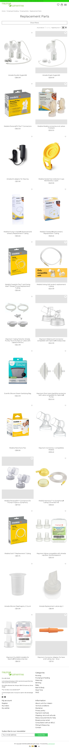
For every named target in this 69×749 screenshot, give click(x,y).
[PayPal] (33, 746)
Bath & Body (39, 687)
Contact (38, 727)
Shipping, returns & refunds (45, 715)
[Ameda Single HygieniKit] (51, 52)
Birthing (38, 683)
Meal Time (39, 690)
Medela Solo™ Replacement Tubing (18, 553)
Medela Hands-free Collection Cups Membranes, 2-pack (51, 180)
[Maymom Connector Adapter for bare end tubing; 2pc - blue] (51, 634)
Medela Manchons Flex (17, 448)
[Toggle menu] (65, 5)
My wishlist (5, 708)
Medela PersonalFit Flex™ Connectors (17, 126)
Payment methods (42, 713)
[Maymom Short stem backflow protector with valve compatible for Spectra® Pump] (51, 370)
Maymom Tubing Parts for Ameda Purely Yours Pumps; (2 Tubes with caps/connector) (17, 340)
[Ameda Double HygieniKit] (18, 52)
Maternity (38, 680)
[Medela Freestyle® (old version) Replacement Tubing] (51, 209)
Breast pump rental (42, 720)
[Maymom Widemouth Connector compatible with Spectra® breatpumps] (51, 316)
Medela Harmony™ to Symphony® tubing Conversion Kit (51, 501)
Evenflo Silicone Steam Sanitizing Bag (17, 393)
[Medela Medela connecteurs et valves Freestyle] (51, 103)
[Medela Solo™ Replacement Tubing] (18, 530)
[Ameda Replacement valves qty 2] (51, 583)
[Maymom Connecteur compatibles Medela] (51, 425)
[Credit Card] (30, 746)
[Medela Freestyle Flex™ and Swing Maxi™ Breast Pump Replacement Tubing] (18, 261)
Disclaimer (39, 708)
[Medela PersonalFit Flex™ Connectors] (18, 103)
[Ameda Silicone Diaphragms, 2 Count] (18, 583)
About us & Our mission (43, 703)
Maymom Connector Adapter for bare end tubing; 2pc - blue (51, 658)
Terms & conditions (42, 706)
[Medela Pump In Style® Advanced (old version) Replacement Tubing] (18, 209)
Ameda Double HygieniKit (17, 75)
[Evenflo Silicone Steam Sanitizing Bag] (18, 370)
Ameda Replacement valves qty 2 (51, 606)
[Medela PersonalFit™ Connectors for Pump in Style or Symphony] (18, 478)
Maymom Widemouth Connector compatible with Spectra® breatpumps (51, 340)
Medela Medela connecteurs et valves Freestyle (51, 127)
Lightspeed (51, 743)
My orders (5, 706)
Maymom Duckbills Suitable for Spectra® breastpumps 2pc (17, 658)
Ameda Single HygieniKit (51, 75)
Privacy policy (40, 710)
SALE (37, 692)
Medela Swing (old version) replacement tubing (51, 285)
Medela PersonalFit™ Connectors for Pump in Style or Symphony (17, 501)
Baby (37, 685)
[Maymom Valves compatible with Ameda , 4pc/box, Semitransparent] (51, 530)
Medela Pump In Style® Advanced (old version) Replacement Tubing (18, 232)
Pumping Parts (24, 11)
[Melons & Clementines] (13, 5)
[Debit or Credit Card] (35, 746)
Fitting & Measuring (42, 725)
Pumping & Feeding (13, 11)
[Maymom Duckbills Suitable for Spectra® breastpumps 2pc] (18, 634)
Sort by (48, 27)
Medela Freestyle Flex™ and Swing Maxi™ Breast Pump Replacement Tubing (17, 286)
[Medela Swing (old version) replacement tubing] (51, 261)
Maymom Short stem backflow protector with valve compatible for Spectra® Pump (51, 395)
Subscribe (41, 735)
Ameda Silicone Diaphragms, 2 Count (17, 606)
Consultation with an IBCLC (45, 723)
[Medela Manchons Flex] (18, 425)
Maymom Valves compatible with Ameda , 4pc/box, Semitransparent (51, 554)
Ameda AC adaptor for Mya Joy (18, 179)
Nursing (38, 675)
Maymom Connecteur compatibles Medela (51, 448)
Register (5, 703)
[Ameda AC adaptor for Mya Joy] (18, 156)
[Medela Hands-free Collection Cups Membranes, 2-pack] (51, 156)
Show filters (34, 23)
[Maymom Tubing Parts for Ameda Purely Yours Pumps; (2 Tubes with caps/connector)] (18, 316)
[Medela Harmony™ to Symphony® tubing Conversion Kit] (51, 478)
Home (3, 11)
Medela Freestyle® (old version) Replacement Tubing (51, 232)
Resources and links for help (45, 718)
